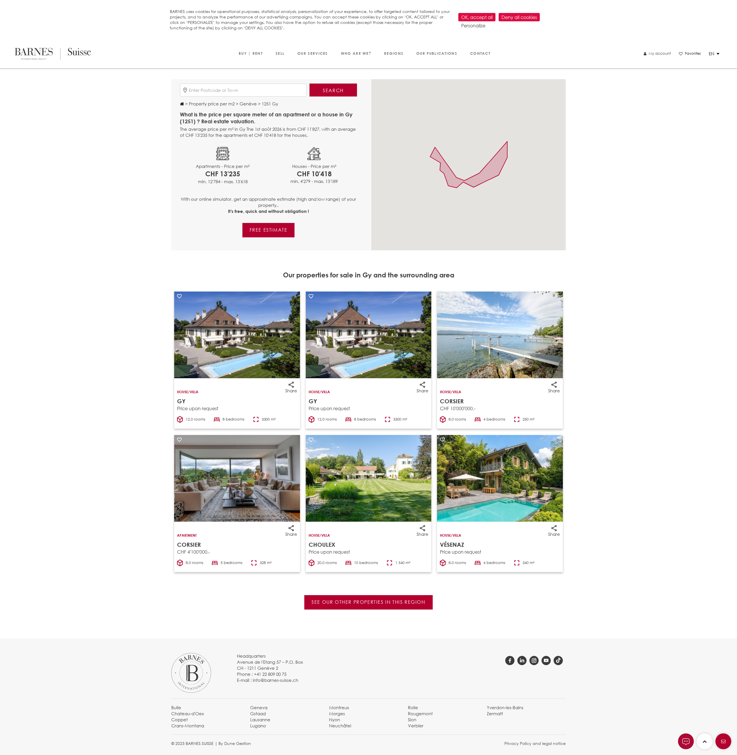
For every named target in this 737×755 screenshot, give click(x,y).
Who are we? (356, 53)
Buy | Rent (251, 53)
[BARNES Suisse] (53, 54)
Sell (280, 53)
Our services (312, 53)
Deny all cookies (519, 17)
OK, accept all (477, 17)
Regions (393, 53)
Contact (480, 53)
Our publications (436, 53)
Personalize (473, 25)
